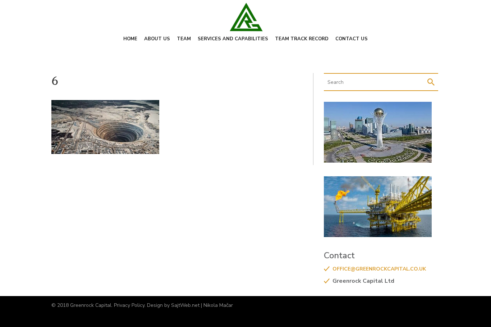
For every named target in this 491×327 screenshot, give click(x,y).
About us (157, 39)
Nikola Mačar (218, 305)
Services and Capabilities (233, 39)
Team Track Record (302, 39)
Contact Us (351, 39)
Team (184, 39)
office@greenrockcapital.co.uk (379, 268)
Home (130, 39)
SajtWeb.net (185, 305)
